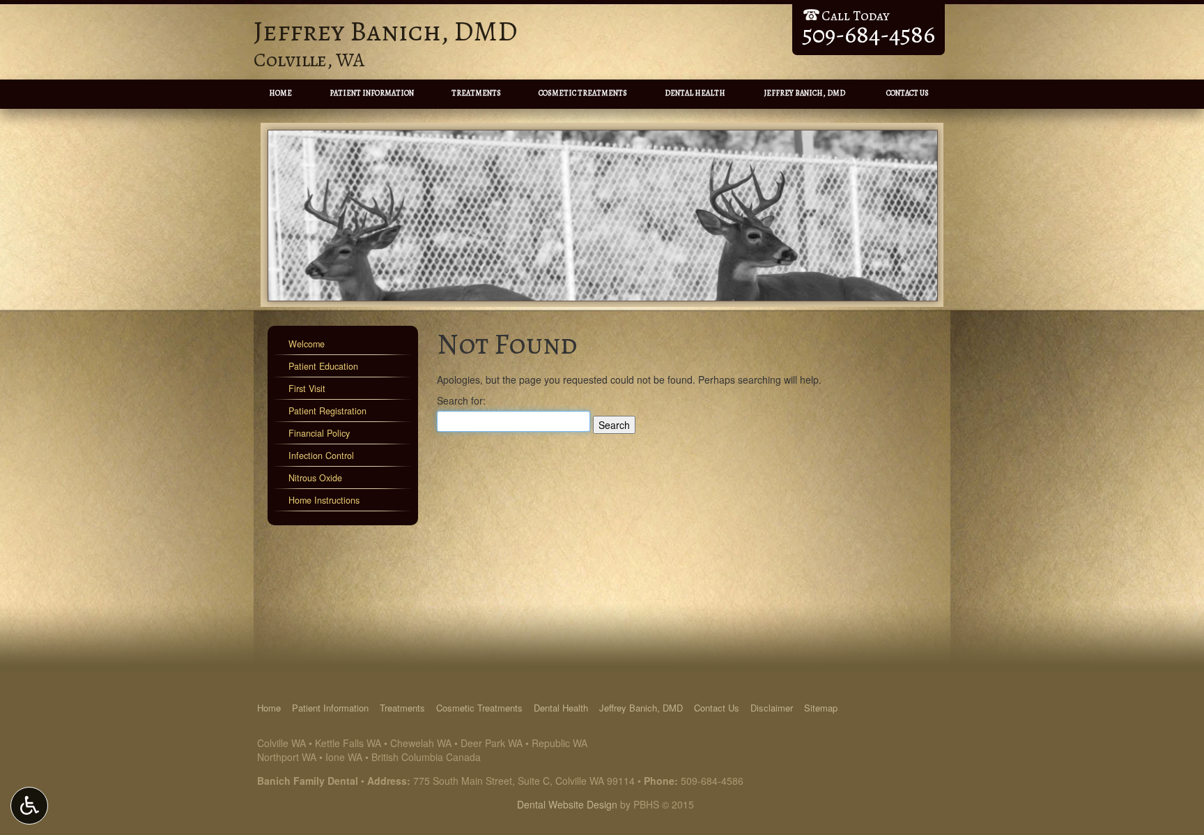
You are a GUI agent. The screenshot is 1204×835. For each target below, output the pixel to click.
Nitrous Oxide (315, 478)
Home (280, 93)
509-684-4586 (712, 781)
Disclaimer (771, 707)
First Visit (306, 388)
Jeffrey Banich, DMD (804, 93)
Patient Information (372, 93)
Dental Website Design (567, 804)
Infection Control (321, 455)
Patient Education (323, 366)
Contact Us (907, 93)
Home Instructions (324, 500)
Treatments (476, 93)
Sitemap (821, 707)
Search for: (461, 400)
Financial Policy (319, 433)
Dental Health (695, 93)
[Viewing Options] (29, 806)
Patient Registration (327, 411)
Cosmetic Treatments (583, 93)
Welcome (306, 344)
